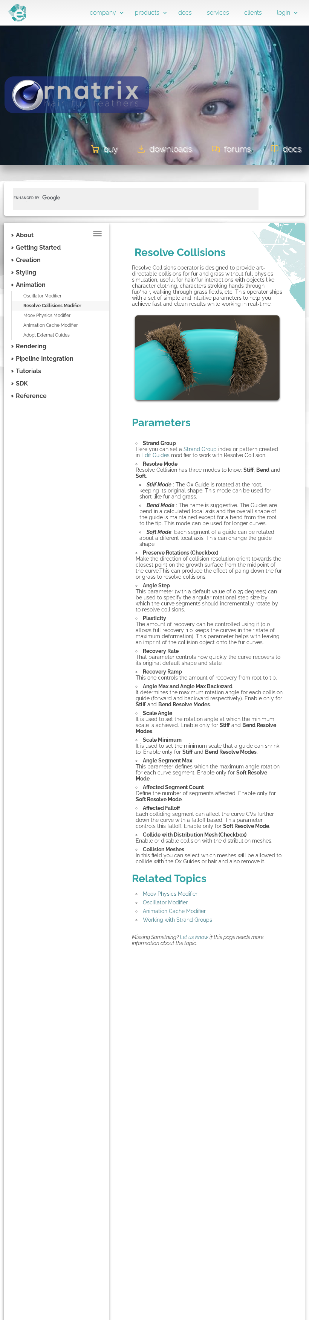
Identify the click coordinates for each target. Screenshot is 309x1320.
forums (237, 149)
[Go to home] (17, 20)
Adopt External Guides (46, 335)
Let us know (194, 937)
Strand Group (200, 449)
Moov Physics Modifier (46, 315)
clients (253, 12)
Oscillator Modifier (42, 296)
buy (110, 149)
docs (185, 12)
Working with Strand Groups (177, 920)
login (283, 12)
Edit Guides (155, 455)
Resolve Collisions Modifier (52, 305)
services (218, 12)
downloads (170, 149)
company (103, 12)
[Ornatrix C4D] (76, 127)
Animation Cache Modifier (50, 325)
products (147, 12)
